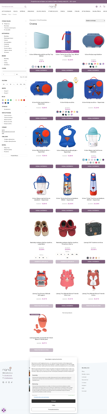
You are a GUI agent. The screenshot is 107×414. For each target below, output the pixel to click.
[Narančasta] (21, 100)
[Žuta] (5, 100)
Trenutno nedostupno (41, 305)
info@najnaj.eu (8, 378)
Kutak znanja (86, 11)
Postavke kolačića (53, 409)
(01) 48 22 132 (8, 375)
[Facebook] (6, 382)
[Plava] (8, 100)
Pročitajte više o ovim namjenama (41, 397)
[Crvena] (24, 100)
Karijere (84, 385)
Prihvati (53, 401)
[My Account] (100, 6)
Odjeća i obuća (41, 11)
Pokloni (77, 11)
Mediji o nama (85, 374)
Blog (83, 371)
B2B (83, 388)
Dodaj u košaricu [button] (67, 70)
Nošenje (22, 11)
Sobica (63, 11)
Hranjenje (31, 11)
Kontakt (84, 391)
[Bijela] (13, 100)
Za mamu (69, 11)
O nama (84, 382)
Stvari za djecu (53, 11)
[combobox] (14, 6)
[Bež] (16, 100)
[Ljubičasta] (3, 103)
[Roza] (19, 100)
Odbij (53, 405)
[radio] (33, 67)
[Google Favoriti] (3, 382)
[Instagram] (9, 382)
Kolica (15, 11)
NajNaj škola (97, 11)
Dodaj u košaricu (41, 70)
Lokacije (84, 377)
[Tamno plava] (8, 103)
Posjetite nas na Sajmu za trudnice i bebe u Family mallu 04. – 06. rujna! (53, 1)
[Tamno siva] (5, 103)
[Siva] (3, 100)
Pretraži (25, 6)
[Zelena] (11, 100)
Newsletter (85, 380)
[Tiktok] (12, 382)
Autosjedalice (6, 11)
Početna (4, 14)
